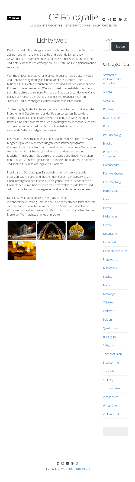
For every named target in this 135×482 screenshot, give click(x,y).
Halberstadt (110, 191)
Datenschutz (111, 165)
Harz (106, 199)
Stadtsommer (111, 362)
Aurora (107, 92)
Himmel (107, 225)
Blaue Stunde (111, 118)
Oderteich (109, 302)
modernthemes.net (80, 468)
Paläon (107, 320)
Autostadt (109, 100)
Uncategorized (112, 388)
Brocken (108, 143)
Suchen (107, 40)
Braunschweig (112, 135)
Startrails (108, 371)
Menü (15, 18)
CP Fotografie (73, 17)
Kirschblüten (110, 234)
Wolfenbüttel (111, 414)
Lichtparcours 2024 (115, 251)
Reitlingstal (109, 337)
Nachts (107, 277)
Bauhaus (108, 109)
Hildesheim (110, 216)
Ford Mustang (112, 182)
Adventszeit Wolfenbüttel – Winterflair (112, 79)
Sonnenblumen (112, 354)
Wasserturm (110, 397)
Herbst (107, 208)
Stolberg (108, 380)
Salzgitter (108, 345)
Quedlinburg (110, 328)
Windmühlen (110, 405)
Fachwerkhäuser (113, 173)
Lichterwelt (110, 242)
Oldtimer (108, 311)
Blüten (107, 126)
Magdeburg (110, 259)
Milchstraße (110, 268)
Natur (106, 285)
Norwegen (109, 294)
